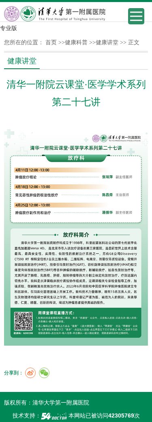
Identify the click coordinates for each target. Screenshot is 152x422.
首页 (51, 42)
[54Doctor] (54, 415)
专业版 (8, 28)
